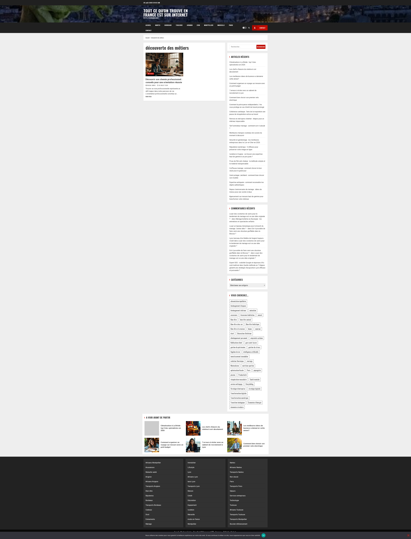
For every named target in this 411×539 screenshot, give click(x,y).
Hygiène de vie (235, 352)
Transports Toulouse (237, 515)
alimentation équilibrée (238, 301)
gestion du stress (254, 347)
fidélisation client (236, 342)
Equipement (192, 505)
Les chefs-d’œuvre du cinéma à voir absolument (193, 428)
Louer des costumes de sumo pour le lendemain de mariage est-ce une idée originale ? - (247, 216)
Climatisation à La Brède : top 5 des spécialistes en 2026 (151, 428)
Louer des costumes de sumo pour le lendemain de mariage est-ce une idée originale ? (246, 243)
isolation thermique (237, 361)
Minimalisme (235, 365)
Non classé (150, 73)
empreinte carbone (256, 338)
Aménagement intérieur (238, 310)
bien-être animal (245, 319)
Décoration (192, 500)
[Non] (408, 535)
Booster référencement (238, 524)
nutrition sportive (248, 365)
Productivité (242, 375)
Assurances (150, 467)
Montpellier (208, 25)
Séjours (232, 491)
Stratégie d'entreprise (238, 388)
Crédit (190, 496)
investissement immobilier (239, 356)
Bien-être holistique (252, 324)
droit (232, 333)
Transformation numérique (239, 398)
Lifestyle (191, 467)
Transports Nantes (237, 472)
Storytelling (249, 384)
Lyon (198, 25)
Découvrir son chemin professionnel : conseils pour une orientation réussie (164, 64)
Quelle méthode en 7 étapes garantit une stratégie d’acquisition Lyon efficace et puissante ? (247, 267)
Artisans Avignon (152, 482)
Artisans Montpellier (153, 463)
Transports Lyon (194, 486)
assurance (234, 315)
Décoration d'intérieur (244, 333)
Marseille (221, 25)
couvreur (258, 329)
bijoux (250, 329)
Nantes (157, 25)
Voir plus (149, 96)
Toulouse (179, 25)
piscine (233, 375)
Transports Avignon (153, 486)
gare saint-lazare (251, 342)
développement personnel (239, 338)
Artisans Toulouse (236, 510)
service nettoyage (236, 384)
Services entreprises (238, 496)
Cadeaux (149, 510)
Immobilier (192, 463)
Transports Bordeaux (153, 505)
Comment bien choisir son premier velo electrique (234, 445)
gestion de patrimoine (238, 347)
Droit (147, 515)
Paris (231, 25)
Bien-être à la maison (238, 329)
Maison (190, 491)
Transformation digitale (238, 393)
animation (252, 310)
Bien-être (234, 319)
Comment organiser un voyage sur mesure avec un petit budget (151, 445)
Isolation (191, 510)
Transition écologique (238, 402)
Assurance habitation (247, 315)
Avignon (189, 25)
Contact (149, 30)
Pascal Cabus (151, 85)
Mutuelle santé (151, 472)
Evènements (150, 519)
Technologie (234, 500)
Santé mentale (254, 379)
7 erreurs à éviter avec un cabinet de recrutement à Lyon (193, 445)
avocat (260, 315)
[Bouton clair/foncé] (244, 28)
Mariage (149, 524)
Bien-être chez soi (237, 324)
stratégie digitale (254, 388)
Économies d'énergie (254, 402)
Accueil (148, 25)
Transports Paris (236, 486)
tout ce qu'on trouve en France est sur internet (165, 13)
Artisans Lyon (193, 477)
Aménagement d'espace (238, 306)
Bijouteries (150, 496)
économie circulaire (237, 407)
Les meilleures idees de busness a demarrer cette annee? (234, 428)
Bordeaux (168, 25)
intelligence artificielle (250, 352)
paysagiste (257, 370)
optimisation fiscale (237, 370)
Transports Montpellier (238, 519)
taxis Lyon (191, 482)
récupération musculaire (239, 379)
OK (264, 535)
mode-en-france (194, 519)
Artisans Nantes (236, 467)
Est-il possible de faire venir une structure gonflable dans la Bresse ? (247, 231)
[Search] (249, 28)
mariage (249, 361)
